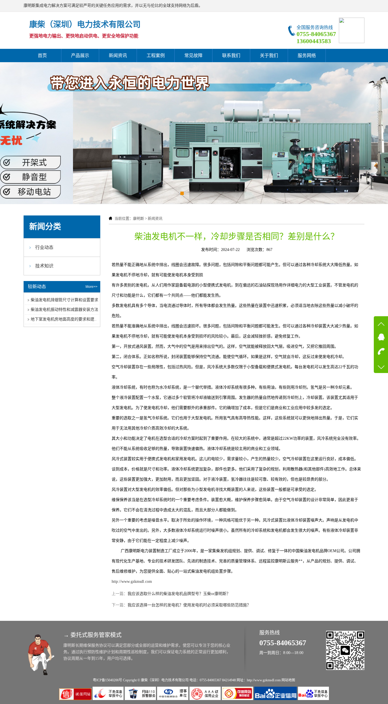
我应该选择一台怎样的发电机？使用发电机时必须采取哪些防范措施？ (189, 605)
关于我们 (269, 55)
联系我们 (231, 55)
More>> (91, 287)
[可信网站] (238, 699)
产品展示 (80, 55)
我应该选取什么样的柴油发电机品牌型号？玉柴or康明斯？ (179, 594)
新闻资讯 (118, 55)
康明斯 (138, 218)
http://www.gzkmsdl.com (132, 581)
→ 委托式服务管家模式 (92, 635)
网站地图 (288, 680)
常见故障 (193, 55)
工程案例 (156, 55)
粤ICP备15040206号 (107, 680)
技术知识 (44, 265)
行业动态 (44, 247)
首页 (42, 55)
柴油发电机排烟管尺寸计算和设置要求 (64, 300)
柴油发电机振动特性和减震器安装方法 (64, 309)
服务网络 (307, 55)
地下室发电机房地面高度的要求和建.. (64, 319)
